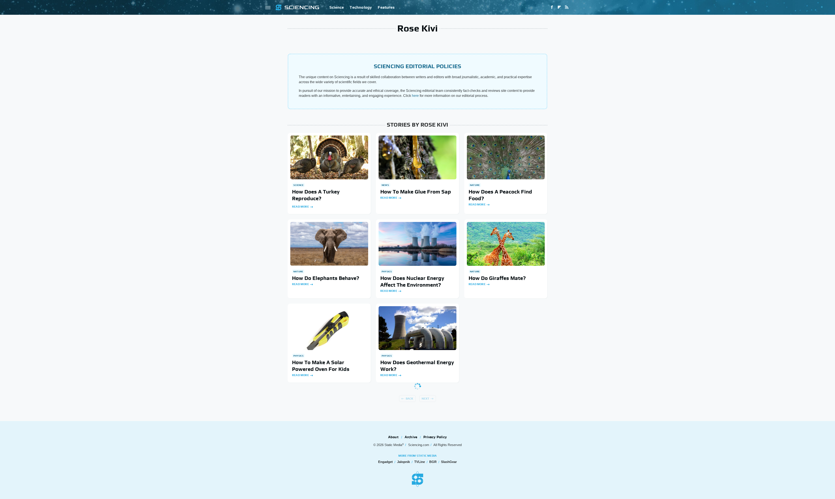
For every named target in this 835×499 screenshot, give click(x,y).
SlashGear (449, 462)
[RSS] (567, 7)
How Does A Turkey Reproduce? (316, 195)
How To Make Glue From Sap (415, 192)
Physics (387, 271)
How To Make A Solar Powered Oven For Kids (320, 365)
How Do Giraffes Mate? (497, 278)
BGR (433, 462)
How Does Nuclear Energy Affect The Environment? (412, 281)
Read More (300, 206)
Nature (475, 185)
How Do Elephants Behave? (325, 278)
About (393, 437)
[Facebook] (552, 7)
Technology (361, 7)
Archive (411, 437)
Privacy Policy (435, 437)
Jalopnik (403, 462)
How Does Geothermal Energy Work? (417, 365)
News (385, 185)
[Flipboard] (559, 7)
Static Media (393, 445)
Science (336, 7)
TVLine (419, 462)
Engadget (385, 462)
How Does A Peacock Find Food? (500, 195)
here (415, 95)
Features (386, 7)
